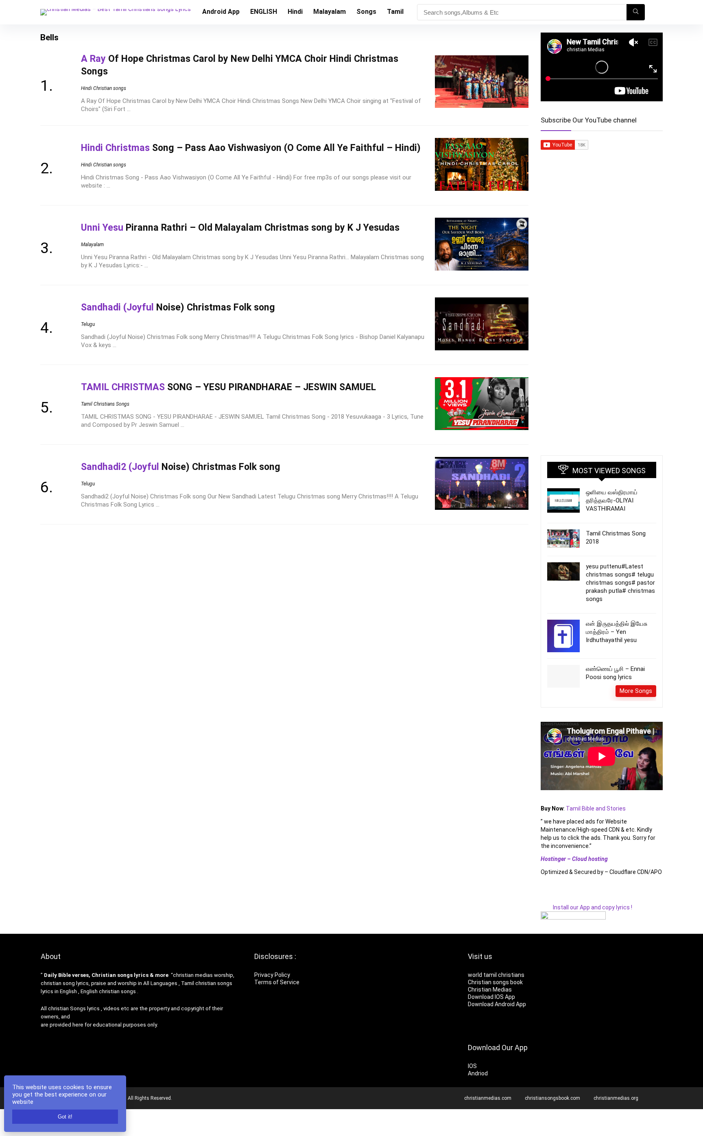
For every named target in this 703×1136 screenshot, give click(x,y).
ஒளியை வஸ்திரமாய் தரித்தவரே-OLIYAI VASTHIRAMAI (612, 500)
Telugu (88, 324)
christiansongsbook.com (552, 1098)
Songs (366, 11)
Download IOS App (491, 997)
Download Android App (497, 1004)
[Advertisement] (602, 319)
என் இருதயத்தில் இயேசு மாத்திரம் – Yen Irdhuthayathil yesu (616, 632)
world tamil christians (496, 975)
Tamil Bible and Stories (596, 808)
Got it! (65, 1117)
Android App (221, 11)
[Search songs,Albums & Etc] (636, 12)
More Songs (636, 691)
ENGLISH (263, 11)
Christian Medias (490, 989)
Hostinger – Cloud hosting (574, 859)
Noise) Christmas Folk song (178, 307)
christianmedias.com (487, 1098)
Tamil (395, 11)
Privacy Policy (272, 975)
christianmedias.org (616, 1098)
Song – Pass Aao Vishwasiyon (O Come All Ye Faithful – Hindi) (251, 147)
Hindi (295, 11)
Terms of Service (276, 982)
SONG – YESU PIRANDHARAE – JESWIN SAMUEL (228, 387)
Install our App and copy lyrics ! (586, 907)
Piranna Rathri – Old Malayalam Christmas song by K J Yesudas (240, 227)
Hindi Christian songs (103, 88)
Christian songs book (495, 982)
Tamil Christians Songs (105, 404)
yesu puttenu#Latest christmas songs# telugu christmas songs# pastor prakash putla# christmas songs (620, 583)
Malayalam (329, 11)
